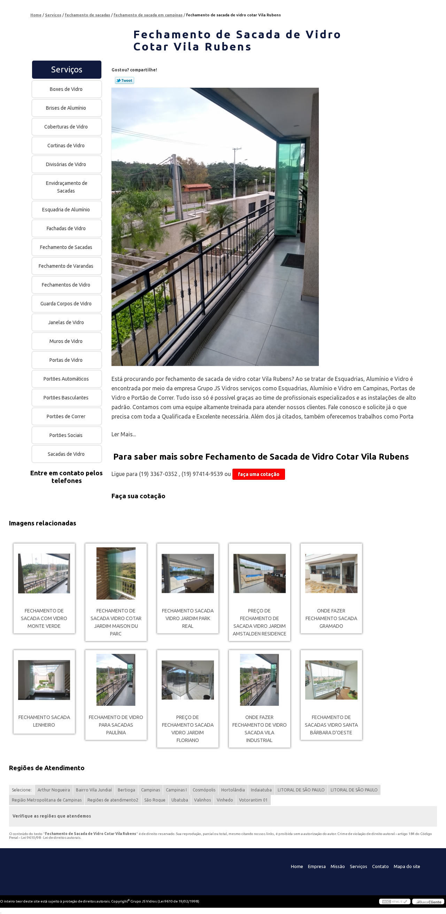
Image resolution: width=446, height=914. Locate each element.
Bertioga (126, 790)
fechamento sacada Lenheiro (44, 721)
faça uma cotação (258, 474)
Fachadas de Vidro (66, 228)
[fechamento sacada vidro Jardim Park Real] (187, 573)
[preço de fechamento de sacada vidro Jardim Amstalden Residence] (259, 573)
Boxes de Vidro (66, 89)
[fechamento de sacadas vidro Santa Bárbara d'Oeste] (331, 680)
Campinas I (176, 790)
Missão (338, 866)
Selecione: (22, 790)
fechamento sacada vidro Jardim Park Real (188, 618)
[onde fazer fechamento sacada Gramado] (331, 573)
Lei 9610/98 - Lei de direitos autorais (50, 837)
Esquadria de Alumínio (66, 209)
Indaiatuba (261, 790)
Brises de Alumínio (66, 108)
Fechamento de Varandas (66, 266)
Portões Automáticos (66, 379)
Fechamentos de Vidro (66, 285)
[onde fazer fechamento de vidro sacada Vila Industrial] (259, 680)
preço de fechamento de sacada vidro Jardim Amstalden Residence (259, 622)
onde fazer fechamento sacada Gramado (331, 618)
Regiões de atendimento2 (112, 800)
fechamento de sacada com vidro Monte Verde (44, 618)
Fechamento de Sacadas (66, 247)
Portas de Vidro (66, 360)
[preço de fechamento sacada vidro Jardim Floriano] (187, 680)
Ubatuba (179, 800)
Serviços (66, 69)
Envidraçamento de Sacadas (66, 187)
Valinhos (202, 800)
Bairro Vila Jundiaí (94, 790)
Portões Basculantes (66, 397)
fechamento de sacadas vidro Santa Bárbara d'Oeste (331, 724)
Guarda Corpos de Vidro (66, 303)
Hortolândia (233, 790)
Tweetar (124, 80)
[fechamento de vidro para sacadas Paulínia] (116, 680)
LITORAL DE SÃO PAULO (301, 790)
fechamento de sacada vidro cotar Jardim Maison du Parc (116, 622)
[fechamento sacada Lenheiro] (44, 680)
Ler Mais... (124, 434)
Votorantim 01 (253, 800)
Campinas (150, 790)
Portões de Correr (66, 416)
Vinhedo (225, 800)
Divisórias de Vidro (66, 164)
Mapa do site (407, 866)
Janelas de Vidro (66, 322)
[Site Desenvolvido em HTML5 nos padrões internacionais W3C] (394, 901)
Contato (380, 866)
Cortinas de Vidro (66, 145)
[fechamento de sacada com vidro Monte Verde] (44, 573)
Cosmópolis (204, 790)
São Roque (155, 800)
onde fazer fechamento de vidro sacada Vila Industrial (259, 728)
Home (297, 866)
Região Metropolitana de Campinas (47, 800)
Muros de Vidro (66, 341)
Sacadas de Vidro (66, 454)
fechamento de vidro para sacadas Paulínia (116, 724)
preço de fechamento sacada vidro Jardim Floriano (188, 728)
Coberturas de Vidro (66, 127)
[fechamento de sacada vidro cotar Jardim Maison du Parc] (116, 573)
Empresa (317, 866)
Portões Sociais (66, 435)
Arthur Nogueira (54, 790)
